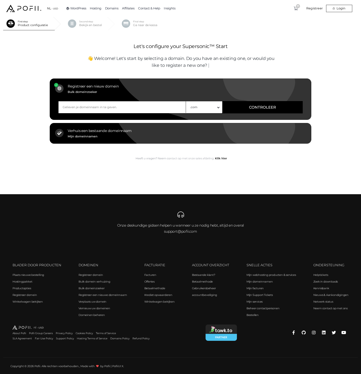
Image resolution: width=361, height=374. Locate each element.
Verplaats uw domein (92, 301)
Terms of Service (106, 333)
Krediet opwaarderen (158, 295)
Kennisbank (321, 288)
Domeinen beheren (92, 315)
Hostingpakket (22, 281)
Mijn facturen (255, 288)
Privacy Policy (64, 333)
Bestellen (253, 315)
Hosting (95, 8)
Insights (169, 8)
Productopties (22, 288)
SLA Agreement (22, 338)
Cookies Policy (84, 333)
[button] (52, 8)
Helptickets (320, 274)
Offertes (149, 281)
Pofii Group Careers (41, 333)
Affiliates (128, 8)
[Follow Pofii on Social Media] (293, 332)
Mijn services (255, 301)
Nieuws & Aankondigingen (330, 295)
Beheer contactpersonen (263, 308)
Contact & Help (149, 8)
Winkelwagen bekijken (28, 301)
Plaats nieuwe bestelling (28, 274)
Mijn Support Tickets (260, 295)
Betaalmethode (154, 288)
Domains (111, 8)
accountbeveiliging (204, 295)
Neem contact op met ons (330, 308)
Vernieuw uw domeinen (94, 308)
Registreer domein (25, 295)
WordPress (78, 8)
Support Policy (65, 338)
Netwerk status (323, 301)
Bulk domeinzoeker (92, 288)
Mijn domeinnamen (260, 281)
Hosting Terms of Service (92, 338)
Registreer (314, 8)
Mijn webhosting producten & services (271, 274)
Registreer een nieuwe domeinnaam (103, 295)
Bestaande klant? (203, 274)
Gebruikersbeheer (204, 288)
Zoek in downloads (325, 281)
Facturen (150, 274)
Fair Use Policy (44, 338)
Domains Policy (120, 338)
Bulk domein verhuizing (94, 281)
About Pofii (19, 333)
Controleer (262, 107)
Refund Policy (141, 338)
